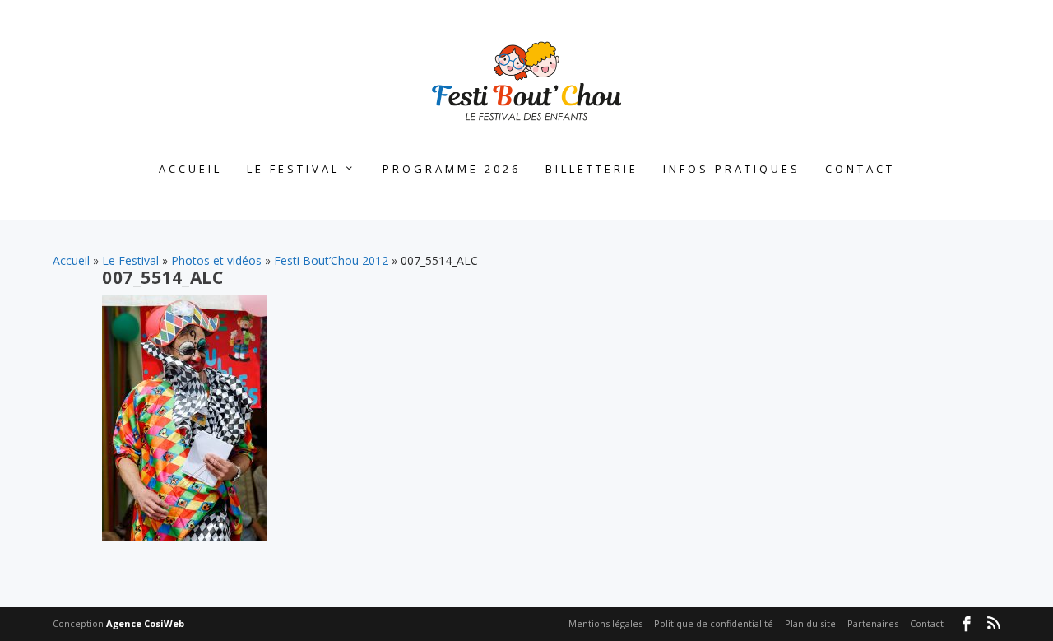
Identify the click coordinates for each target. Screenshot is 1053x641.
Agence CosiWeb (145, 623)
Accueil (190, 169)
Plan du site (810, 623)
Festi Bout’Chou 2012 (331, 260)
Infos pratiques (731, 169)
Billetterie (591, 169)
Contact (860, 169)
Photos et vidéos (216, 260)
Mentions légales (605, 623)
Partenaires (872, 623)
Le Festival (293, 169)
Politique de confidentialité (713, 623)
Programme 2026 (452, 169)
